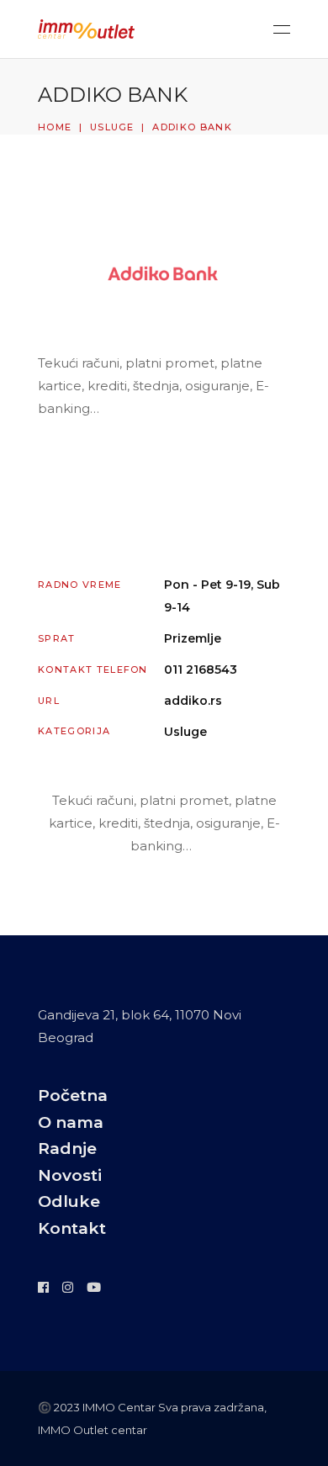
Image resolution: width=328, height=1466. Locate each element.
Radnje (67, 1148)
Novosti (70, 1175)
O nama (70, 1122)
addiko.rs (193, 700)
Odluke (69, 1201)
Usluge (112, 127)
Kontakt (72, 1228)
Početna (73, 1095)
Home (54, 127)
